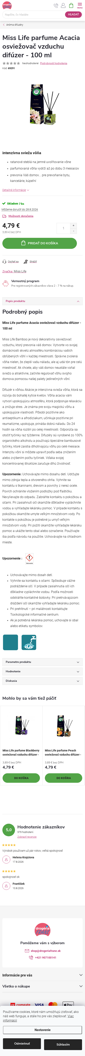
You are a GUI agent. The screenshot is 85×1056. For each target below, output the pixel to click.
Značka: (14, 271)
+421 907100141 (45, 957)
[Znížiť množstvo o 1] (73, 231)
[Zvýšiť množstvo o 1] (73, 225)
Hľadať (73, 14)
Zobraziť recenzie (27, 836)
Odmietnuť (22, 1043)
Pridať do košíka (43, 243)
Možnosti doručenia (20, 216)
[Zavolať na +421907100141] (56, 5)
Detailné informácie (14, 190)
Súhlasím (63, 1044)
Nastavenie (43, 1030)
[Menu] (80, 5)
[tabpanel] (21, 745)
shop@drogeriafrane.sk (45, 950)
